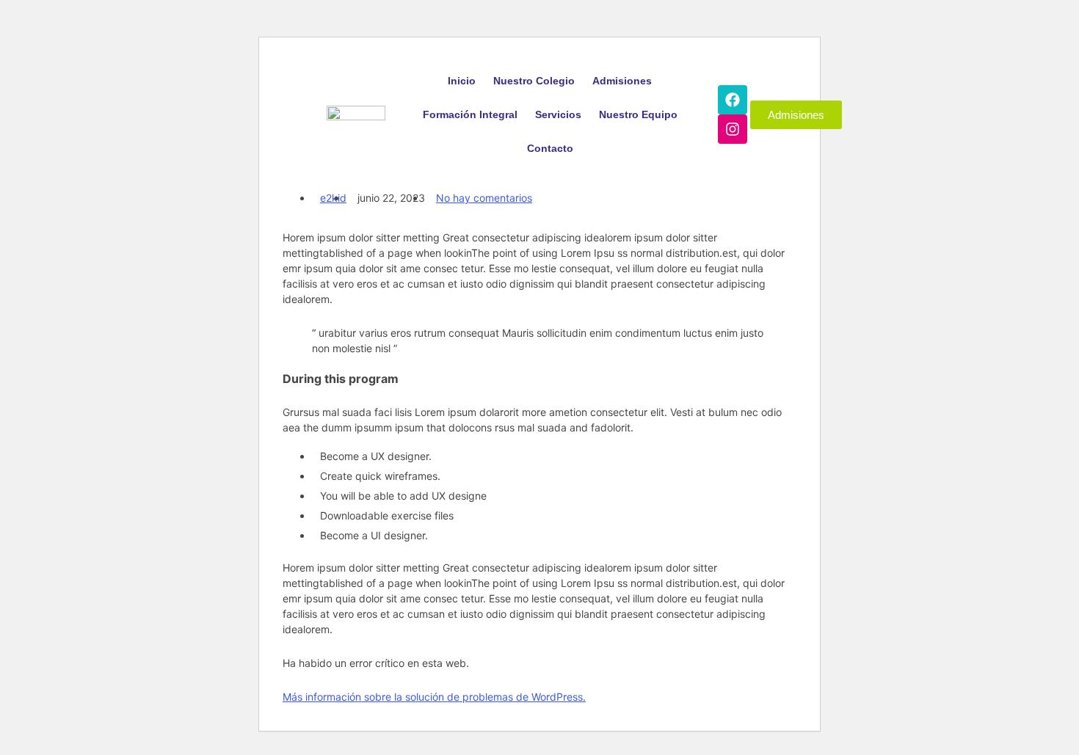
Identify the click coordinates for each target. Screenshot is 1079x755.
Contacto (550, 148)
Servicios (558, 114)
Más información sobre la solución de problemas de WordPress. (434, 696)
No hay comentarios (484, 198)
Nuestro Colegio (534, 81)
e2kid (333, 198)
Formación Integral (470, 114)
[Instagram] (732, 129)
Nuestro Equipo (638, 114)
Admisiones (622, 81)
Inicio (462, 81)
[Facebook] (732, 99)
